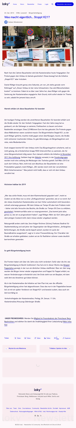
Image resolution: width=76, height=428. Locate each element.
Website (38, 157)
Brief (59, 425)
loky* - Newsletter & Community (30, 425)
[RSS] (41, 415)
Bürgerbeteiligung (35, 13)
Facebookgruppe (61, 157)
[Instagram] (35, 415)
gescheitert (8, 211)
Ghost (54, 425)
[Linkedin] (38, 415)
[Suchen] (52, 4)
